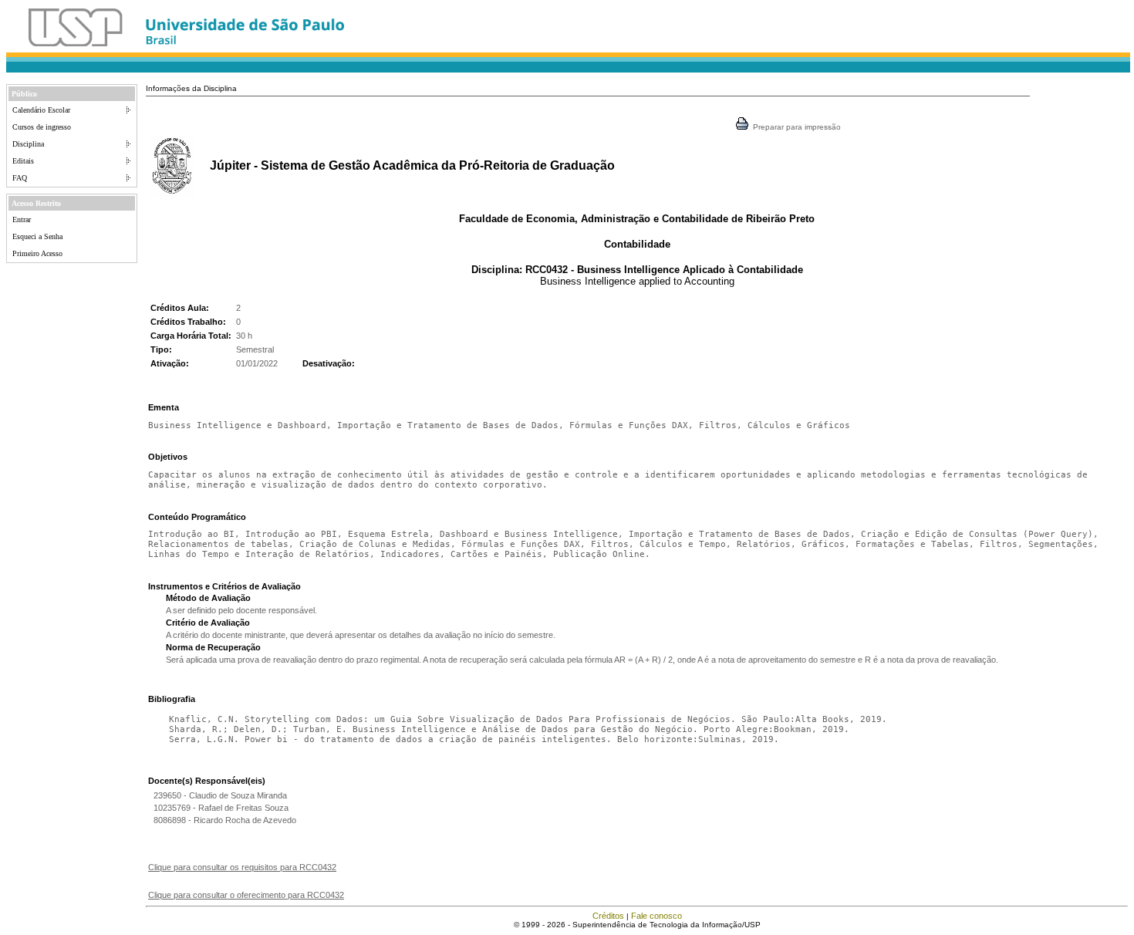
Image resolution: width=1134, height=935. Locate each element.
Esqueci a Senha (37, 236)
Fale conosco (656, 915)
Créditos (608, 915)
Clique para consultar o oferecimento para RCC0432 (246, 895)
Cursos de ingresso (41, 127)
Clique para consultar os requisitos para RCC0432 (242, 867)
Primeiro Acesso (37, 253)
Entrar (21, 219)
